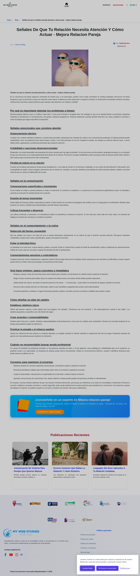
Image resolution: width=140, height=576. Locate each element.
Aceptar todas (87, 568)
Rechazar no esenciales (107, 568)
